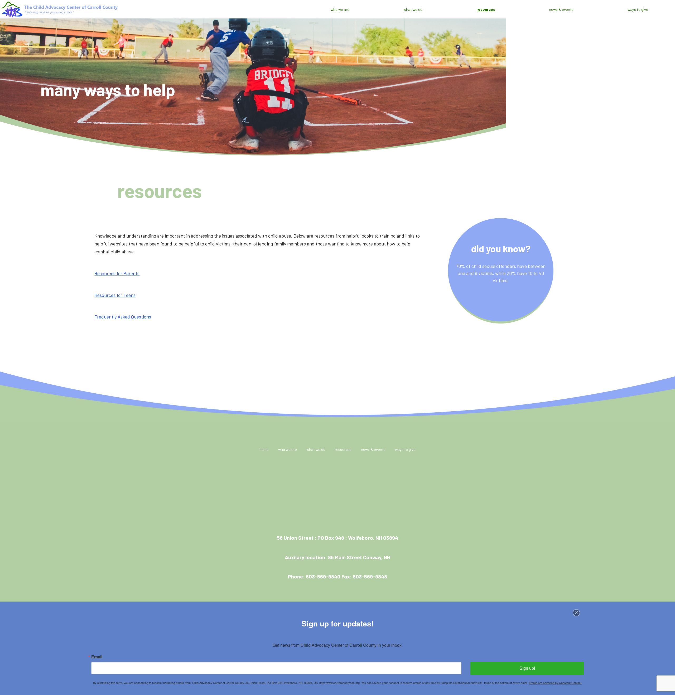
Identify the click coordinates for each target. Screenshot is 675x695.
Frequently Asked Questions (122, 317)
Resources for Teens (115, 295)
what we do (412, 9)
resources (485, 9)
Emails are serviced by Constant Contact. (555, 682)
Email (96, 657)
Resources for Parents (116, 273)
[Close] (579, 613)
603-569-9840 (323, 576)
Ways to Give (638, 9)
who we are (340, 9)
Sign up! (527, 668)
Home (264, 449)
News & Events (561, 9)
